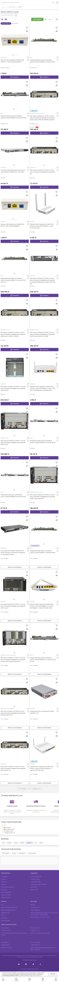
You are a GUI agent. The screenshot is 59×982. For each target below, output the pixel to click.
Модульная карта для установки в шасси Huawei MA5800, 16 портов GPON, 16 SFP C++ (13, 280)
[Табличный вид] (5, 19)
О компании (4, 876)
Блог (2, 905)
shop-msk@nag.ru (35, 910)
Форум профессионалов (8, 910)
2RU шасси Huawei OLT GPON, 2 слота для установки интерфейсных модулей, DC (42, 172)
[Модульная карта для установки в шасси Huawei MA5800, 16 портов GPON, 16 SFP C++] (15, 258)
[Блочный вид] (2, 19)
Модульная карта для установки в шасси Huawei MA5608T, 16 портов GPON (13, 117)
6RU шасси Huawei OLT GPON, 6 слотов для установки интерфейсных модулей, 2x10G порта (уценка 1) (42, 496)
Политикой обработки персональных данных (30, 975)
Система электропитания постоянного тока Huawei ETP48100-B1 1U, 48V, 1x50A (13, 171)
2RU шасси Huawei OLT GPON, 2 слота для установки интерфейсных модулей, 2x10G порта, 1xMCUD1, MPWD (42, 334)
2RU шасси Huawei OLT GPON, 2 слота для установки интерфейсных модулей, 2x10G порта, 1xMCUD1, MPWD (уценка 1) (42, 118)
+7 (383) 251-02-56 (5, 945)
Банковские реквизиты (7, 887)
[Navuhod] (26, 964)
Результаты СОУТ (6, 895)
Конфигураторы (5, 920)
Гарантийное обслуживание (39, 884)
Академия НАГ (5, 912)
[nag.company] (19, 964)
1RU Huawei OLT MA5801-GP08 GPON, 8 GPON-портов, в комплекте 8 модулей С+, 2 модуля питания (13, 552)
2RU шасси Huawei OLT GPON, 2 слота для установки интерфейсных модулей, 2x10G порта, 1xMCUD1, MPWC (13, 334)
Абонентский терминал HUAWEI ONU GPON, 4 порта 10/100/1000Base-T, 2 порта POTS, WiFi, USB (41, 768)
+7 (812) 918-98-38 (35, 945)
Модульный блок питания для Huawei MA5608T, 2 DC (42, 712)
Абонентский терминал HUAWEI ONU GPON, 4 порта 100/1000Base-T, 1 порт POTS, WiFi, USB (41, 226)
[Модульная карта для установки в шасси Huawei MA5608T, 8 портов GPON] (44, 421)
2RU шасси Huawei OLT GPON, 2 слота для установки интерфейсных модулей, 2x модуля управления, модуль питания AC (42, 281)
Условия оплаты (35, 879)
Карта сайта (34, 889)
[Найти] (53, 2)
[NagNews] (33, 964)
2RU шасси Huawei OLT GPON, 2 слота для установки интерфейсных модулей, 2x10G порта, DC (13, 768)
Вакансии (4, 881)
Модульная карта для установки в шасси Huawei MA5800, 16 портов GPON (42, 61)
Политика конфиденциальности (29, 969)
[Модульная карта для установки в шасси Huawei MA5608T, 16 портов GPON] (15, 94)
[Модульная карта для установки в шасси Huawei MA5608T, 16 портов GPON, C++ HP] (44, 638)
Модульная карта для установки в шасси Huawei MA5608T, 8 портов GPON (42, 441)
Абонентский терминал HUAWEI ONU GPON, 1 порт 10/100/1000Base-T (12, 225)
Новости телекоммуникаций (9, 907)
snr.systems (4, 918)
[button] (51, 19)
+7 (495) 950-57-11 (35, 907)
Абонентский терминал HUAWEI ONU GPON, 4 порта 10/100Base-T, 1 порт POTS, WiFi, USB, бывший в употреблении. (42, 388)
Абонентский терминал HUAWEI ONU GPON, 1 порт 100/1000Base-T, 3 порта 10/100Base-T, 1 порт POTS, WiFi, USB (41, 606)
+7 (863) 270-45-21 (35, 930)
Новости (3, 879)
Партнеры (4, 889)
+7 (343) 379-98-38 (5, 930)
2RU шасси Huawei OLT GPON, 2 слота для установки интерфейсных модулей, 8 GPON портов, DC (13, 713)
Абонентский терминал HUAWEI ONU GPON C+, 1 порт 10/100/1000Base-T (12, 61)
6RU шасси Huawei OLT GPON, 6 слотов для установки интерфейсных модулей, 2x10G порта (13, 442)
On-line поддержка (36, 876)
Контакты (3, 884)
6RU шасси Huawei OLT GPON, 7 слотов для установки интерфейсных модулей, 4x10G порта (13, 606)
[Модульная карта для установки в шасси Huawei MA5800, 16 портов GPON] (44, 40)
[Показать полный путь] (3, 7)
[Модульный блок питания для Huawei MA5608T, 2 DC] (44, 691)
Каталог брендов (6, 892)
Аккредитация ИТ (6, 897)
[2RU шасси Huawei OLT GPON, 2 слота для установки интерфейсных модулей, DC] (44, 150)
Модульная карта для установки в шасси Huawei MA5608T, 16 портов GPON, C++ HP (43, 659)
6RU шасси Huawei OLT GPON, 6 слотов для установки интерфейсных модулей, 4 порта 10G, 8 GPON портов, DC (13, 659)
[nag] (40, 964)
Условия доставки (36, 881)
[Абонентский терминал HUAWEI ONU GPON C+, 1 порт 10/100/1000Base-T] (15, 40)
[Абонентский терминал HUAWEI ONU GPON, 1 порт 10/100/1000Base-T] (15, 204)
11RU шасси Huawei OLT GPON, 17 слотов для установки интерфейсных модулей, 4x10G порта (13, 388)
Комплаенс (34, 887)
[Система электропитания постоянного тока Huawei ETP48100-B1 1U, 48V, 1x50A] (15, 150)
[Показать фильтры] (56, 19)
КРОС (2, 915)
